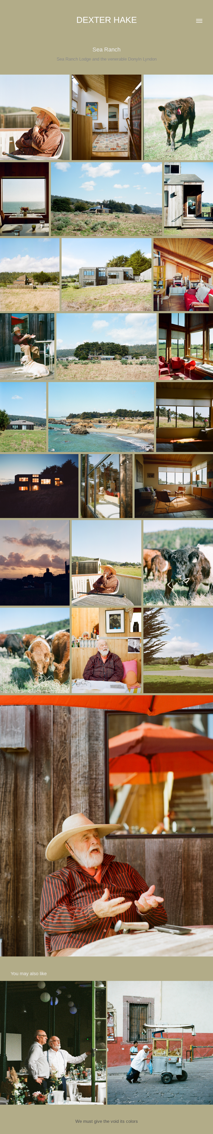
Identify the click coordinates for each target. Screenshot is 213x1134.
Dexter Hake (106, 20)
